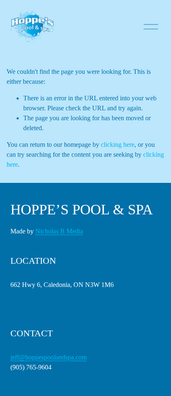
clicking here (117, 144)
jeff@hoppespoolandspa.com (48, 357)
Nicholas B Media (59, 231)
